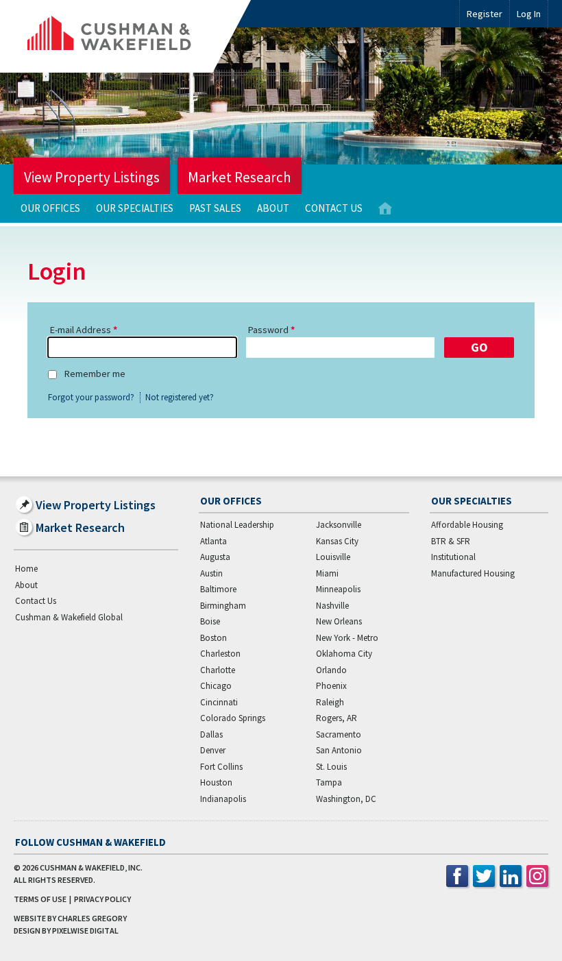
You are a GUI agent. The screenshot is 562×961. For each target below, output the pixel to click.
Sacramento (338, 734)
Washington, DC (346, 799)
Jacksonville (338, 525)
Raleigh (330, 702)
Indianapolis (223, 799)
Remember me (94, 373)
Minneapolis (338, 589)
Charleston (220, 653)
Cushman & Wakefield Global (69, 617)
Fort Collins (221, 767)
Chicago (216, 686)
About (273, 208)
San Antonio (339, 750)
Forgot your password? (91, 397)
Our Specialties (134, 208)
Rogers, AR (336, 718)
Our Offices (50, 208)
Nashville (332, 605)
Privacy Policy (102, 899)
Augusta (215, 557)
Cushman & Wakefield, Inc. (91, 867)
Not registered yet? (179, 397)
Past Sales (215, 208)
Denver (212, 750)
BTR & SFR (450, 541)
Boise (210, 621)
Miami (327, 573)
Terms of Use (40, 899)
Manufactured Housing (473, 573)
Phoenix (331, 686)
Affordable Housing (467, 525)
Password (268, 330)
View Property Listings (92, 177)
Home (385, 208)
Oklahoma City (344, 653)
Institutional (453, 557)
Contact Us (334, 208)
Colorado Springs (232, 718)
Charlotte (217, 670)
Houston (216, 782)
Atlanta (213, 541)
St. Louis (331, 767)
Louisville (333, 557)
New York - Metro (347, 638)
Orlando (331, 670)
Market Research (239, 177)
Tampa (329, 782)
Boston (213, 638)
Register (484, 14)
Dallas (211, 734)
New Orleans (339, 621)
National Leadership (237, 525)
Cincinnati (219, 702)
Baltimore (218, 589)
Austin (211, 573)
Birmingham (223, 605)
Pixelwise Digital (85, 930)
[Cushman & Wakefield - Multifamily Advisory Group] (132, 36)
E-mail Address (80, 330)
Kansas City (337, 541)
